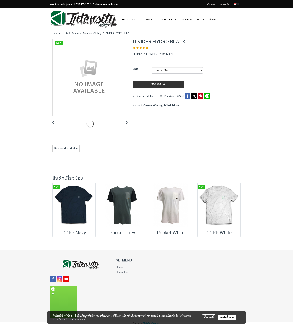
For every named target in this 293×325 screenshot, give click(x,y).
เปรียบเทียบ (168, 96)
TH (237, 4)
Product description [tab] (66, 148)
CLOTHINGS (147, 19)
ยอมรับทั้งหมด (227, 317)
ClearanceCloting (152, 105)
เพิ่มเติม (213, 19)
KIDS (199, 19)
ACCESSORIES (167, 19)
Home (119, 267)
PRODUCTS (127, 19)
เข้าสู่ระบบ (211, 4)
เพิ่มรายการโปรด (144, 96)
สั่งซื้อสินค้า (160, 84)
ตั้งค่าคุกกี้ (209, 317)
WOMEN (185, 19)
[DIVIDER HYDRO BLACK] (90, 77)
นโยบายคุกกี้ (80, 319)
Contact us (122, 272)
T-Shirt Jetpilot (172, 105)
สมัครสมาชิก (224, 4)
